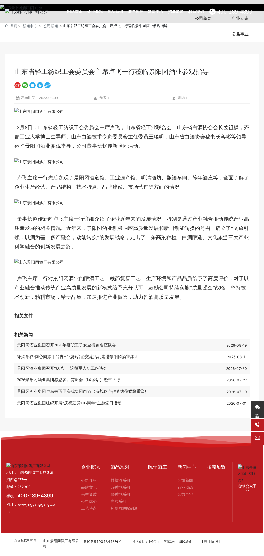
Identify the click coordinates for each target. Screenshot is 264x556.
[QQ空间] (40, 85)
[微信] (25, 85)
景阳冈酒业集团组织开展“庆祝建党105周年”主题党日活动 (69, 403)
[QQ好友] (32, 85)
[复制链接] (47, 85)
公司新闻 (51, 26)
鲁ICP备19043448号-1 (103, 541)
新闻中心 (30, 26)
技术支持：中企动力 (146, 541)
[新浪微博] (17, 85)
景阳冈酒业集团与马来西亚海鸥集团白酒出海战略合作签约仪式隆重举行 (83, 391)
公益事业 (240, 33)
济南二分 (169, 541)
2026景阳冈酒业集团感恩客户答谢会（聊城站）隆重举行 (68, 380)
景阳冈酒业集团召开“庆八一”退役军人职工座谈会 (62, 368)
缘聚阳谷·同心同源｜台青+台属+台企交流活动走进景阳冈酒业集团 (77, 356)
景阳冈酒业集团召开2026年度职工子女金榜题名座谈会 (66, 345)
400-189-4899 (234, 11)
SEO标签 (185, 541)
